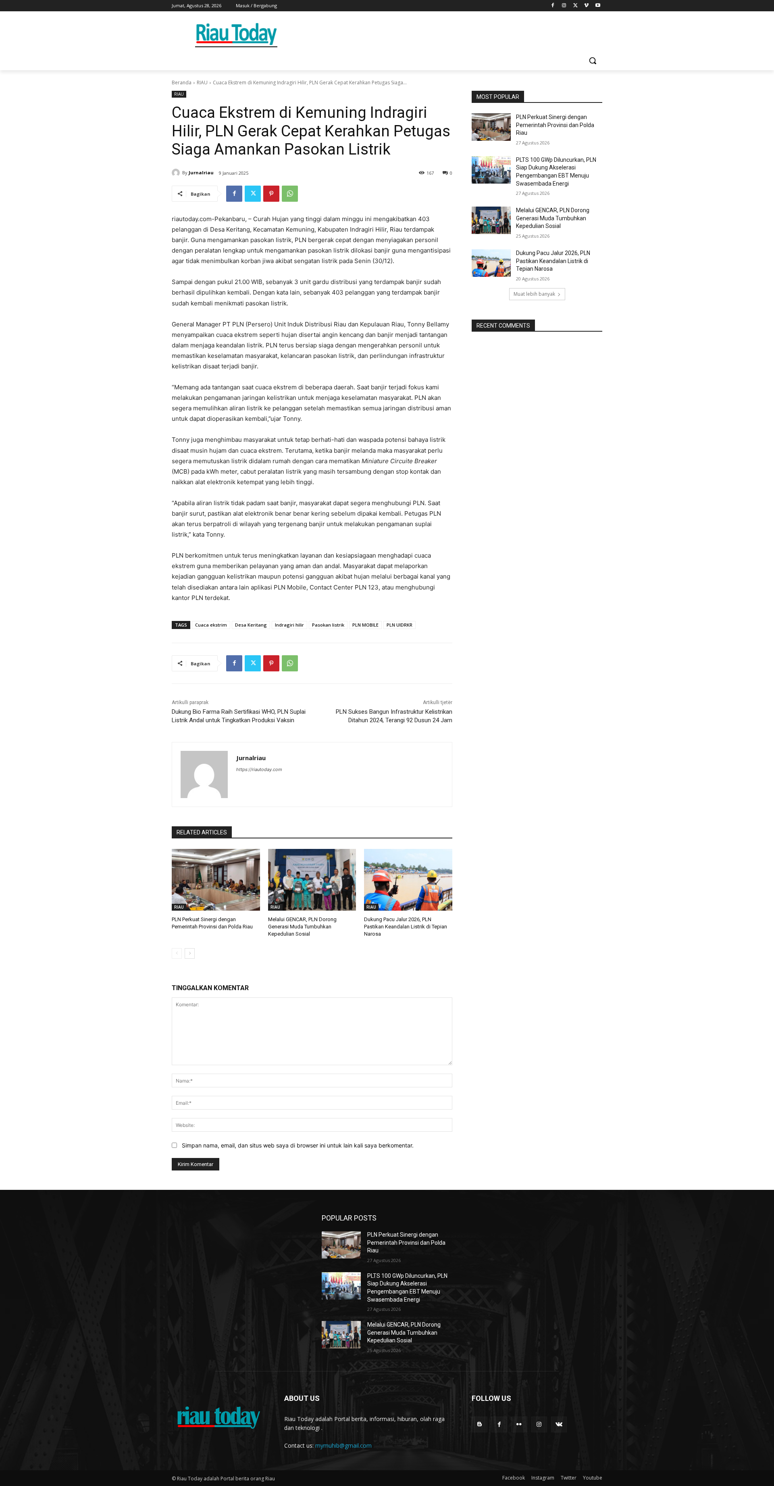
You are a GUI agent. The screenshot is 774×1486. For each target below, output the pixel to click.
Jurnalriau (201, 172)
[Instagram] (564, 5)
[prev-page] (177, 953)
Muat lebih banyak (534, 294)
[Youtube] (597, 5)
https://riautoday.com (259, 769)
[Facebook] (553, 5)
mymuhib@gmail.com (343, 1445)
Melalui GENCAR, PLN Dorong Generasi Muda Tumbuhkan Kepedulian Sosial (302, 926)
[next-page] (190, 953)
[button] (592, 60)
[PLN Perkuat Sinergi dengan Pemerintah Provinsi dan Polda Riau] (216, 880)
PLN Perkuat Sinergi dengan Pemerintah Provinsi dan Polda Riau (555, 125)
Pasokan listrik (328, 625)
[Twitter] (575, 5)
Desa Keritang (251, 625)
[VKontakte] (559, 1424)
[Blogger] (479, 1424)
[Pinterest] (271, 194)
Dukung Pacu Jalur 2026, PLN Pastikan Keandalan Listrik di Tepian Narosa (405, 926)
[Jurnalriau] (177, 173)
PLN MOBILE (365, 625)
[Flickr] (519, 1424)
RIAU (202, 82)
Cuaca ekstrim (211, 625)
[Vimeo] (586, 5)
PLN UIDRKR (399, 625)
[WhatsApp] (290, 194)
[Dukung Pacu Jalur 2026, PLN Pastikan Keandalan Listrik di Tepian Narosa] (408, 880)
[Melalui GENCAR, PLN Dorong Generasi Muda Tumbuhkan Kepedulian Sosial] (312, 880)
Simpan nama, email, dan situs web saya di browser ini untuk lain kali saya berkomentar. (298, 1145)
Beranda (181, 82)
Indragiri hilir (289, 625)
